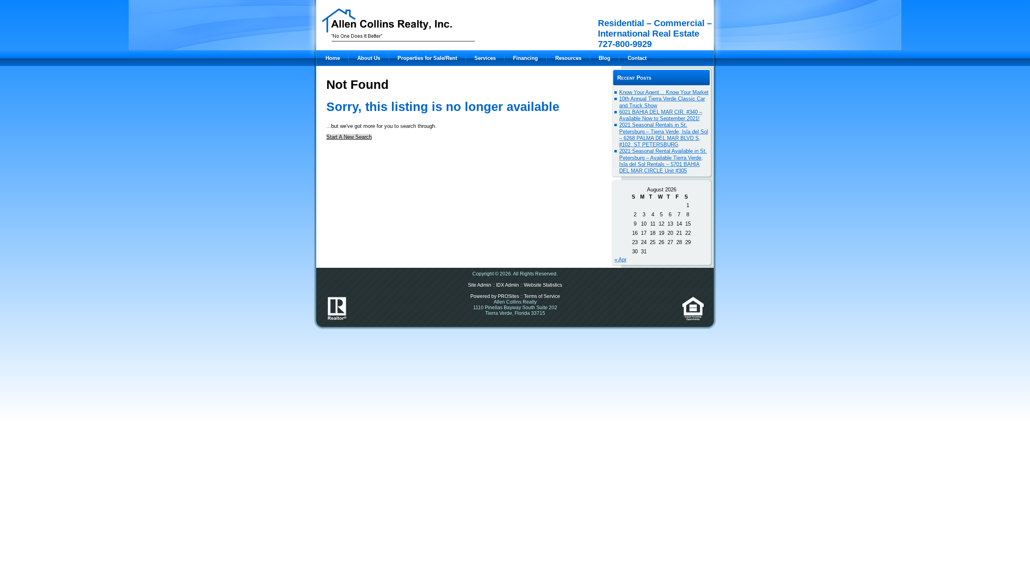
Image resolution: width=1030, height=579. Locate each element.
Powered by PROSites (494, 296)
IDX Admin (507, 285)
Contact (637, 58)
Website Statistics (543, 285)
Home (332, 58)
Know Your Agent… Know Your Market (664, 92)
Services (485, 58)
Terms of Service (542, 296)
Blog (604, 58)
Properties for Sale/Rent (427, 58)
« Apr (620, 260)
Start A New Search (349, 137)
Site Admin (479, 285)
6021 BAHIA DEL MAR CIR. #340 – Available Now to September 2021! (660, 115)
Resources (568, 58)
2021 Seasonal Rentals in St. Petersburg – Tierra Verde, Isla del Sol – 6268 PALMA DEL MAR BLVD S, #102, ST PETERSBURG (663, 135)
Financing (525, 58)
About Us (368, 58)
